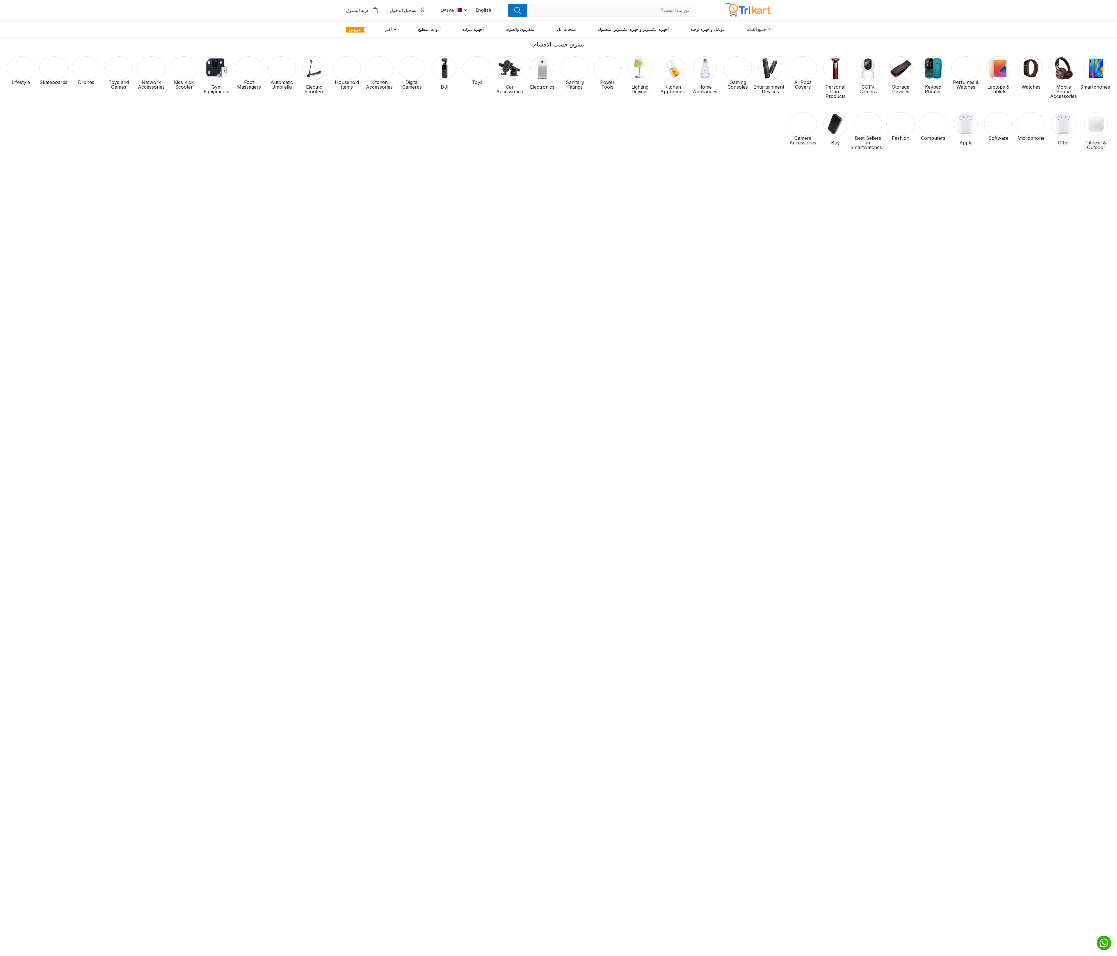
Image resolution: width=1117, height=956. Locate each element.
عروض (355, 29)
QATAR (447, 10)
